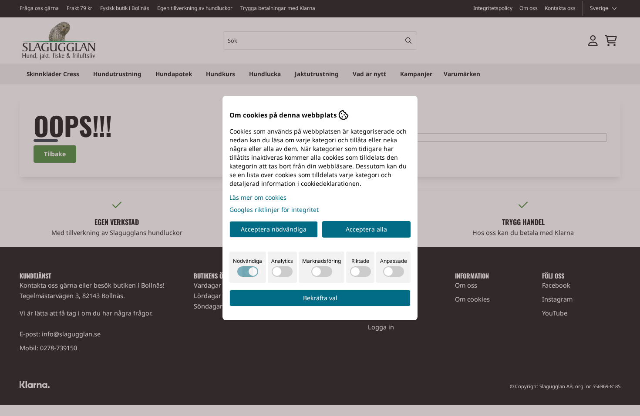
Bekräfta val (320, 298)
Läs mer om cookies (257, 197)
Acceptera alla (366, 229)
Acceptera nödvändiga (274, 229)
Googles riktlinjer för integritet (274, 209)
